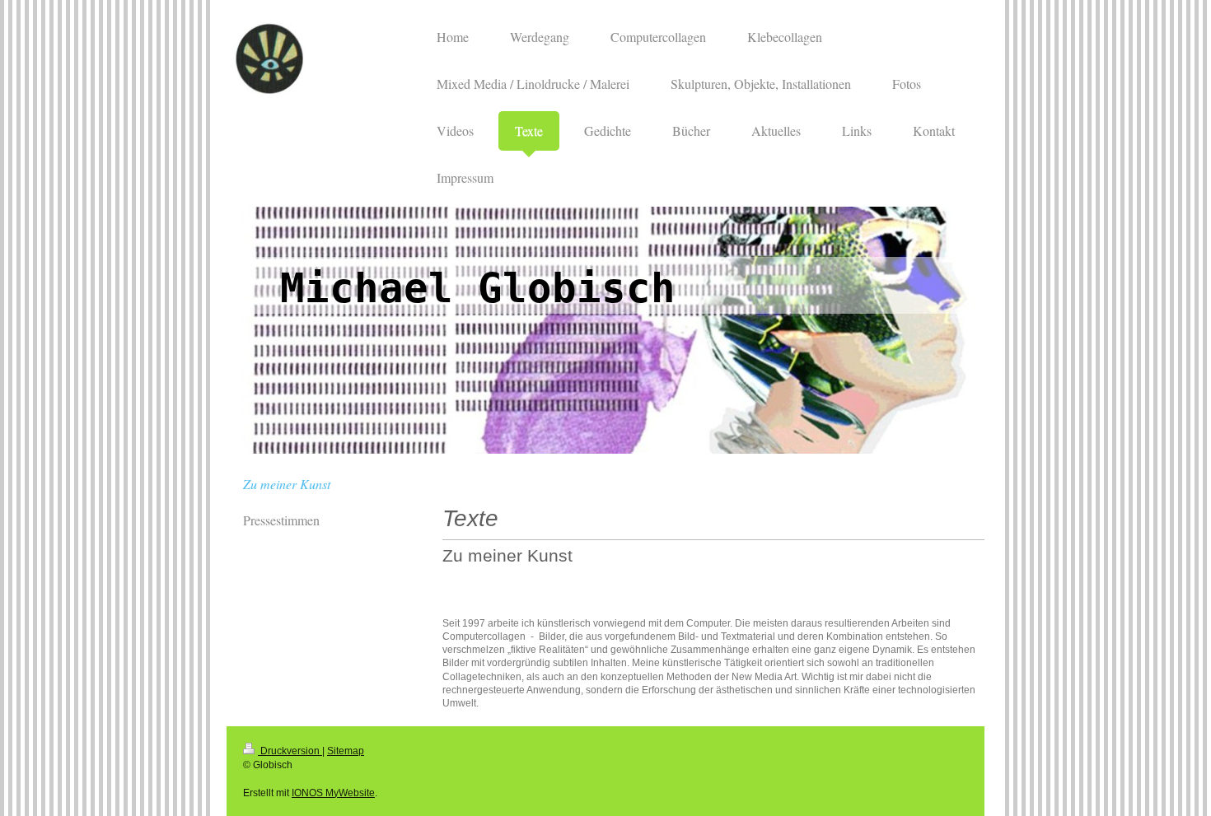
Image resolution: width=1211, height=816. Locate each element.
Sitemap (345, 751)
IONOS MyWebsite (333, 793)
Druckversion (290, 751)
